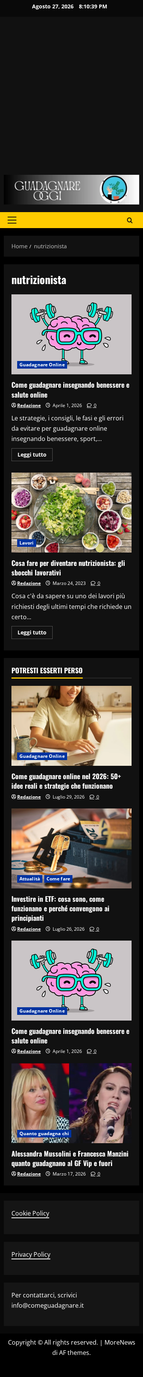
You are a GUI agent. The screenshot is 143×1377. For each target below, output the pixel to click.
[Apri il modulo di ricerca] (130, 219)
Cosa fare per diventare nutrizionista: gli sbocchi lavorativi (71, 513)
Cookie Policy (30, 1213)
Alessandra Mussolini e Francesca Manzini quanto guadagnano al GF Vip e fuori (70, 1158)
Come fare (58, 878)
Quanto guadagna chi (44, 1133)
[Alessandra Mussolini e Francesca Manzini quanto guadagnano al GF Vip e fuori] (71, 1103)
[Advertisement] (71, 99)
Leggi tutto (35, 455)
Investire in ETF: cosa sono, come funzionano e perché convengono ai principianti (60, 908)
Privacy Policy (30, 1254)
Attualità (29, 878)
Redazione (29, 405)
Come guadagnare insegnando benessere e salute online (71, 334)
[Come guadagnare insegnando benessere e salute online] (71, 981)
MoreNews (119, 1342)
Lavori (26, 543)
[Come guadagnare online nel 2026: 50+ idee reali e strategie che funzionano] (71, 726)
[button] (12, 220)
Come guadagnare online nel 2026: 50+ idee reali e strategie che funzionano (66, 781)
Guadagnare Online (42, 364)
